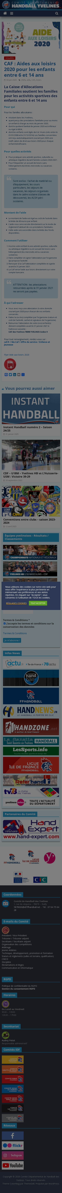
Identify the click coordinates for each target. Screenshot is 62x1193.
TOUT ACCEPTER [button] (38, 603)
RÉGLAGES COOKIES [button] (16, 603)
